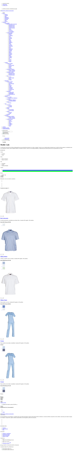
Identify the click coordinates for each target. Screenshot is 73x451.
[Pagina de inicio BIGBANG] (7, 413)
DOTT (10, 34)
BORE (10, 61)
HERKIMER (11, 93)
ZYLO (10, 60)
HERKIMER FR (12, 94)
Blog (3, 429)
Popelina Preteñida (5, 165)
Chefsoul (6, 15)
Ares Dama (11, 30)
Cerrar (2, 406)
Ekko (6, 16)
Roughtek (6, 19)
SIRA (10, 43)
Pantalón (8, 114)
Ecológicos (6, 115)
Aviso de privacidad (6, 435)
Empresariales (7, 23)
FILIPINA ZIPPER (12, 100)
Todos (4, 412)
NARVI (10, 68)
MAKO (10, 54)
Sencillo (10, 112)
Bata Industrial (11, 83)
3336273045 (5, 4)
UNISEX (3, 153)
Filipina (8, 107)
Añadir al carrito (3, 402)
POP (10, 36)
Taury (10, 28)
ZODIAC (10, 53)
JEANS (10, 37)
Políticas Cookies (5, 436)
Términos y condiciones (7, 433)
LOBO (10, 86)
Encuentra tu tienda (6, 127)
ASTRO (10, 50)
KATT (10, 64)
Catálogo (4, 126)
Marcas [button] (4, 13)
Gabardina (3, 163)
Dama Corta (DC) (5, 159)
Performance (7, 18)
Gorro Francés (11, 110)
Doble (10, 113)
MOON (10, 52)
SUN (10, 47)
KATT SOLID (11, 65)
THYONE (11, 46)
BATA (8, 101)
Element (6, 21)
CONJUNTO (9, 97)
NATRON (11, 87)
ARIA (10, 40)
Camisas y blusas (10, 32)
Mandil (8, 111)
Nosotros (4, 427)
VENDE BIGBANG (6, 128)
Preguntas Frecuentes (6, 434)
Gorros (8, 108)
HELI (10, 51)
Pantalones (8, 91)
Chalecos (8, 95)
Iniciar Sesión (7, 138)
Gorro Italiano (11, 109)
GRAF (10, 41)
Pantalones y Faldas (10, 72)
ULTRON (11, 88)
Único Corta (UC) (5, 158)
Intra (10, 84)
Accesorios (9, 104)
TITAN (10, 29)
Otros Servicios (5, 428)
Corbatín (10, 105)
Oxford (3, 164)
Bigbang (6, 14)
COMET (10, 56)
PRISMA (10, 33)
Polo (7, 75)
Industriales (7, 80)
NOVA (10, 90)
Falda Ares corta (11, 26)
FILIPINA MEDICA (12, 99)
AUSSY (10, 82)
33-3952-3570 (5, 5)
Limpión (10, 106)
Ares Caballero (11, 31)
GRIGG (10, 57)
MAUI (10, 48)
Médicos (6, 96)
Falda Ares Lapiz (12, 27)
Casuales (6, 62)
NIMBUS (10, 42)
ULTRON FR (11, 89)
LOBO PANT (11, 92)
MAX (10, 67)
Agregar (2, 216)
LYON (10, 59)
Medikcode (6, 17)
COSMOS (11, 35)
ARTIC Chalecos (12, 71)
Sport (6, 20)
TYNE (10, 44)
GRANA (10, 45)
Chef (5, 103)
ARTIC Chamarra (12, 70)
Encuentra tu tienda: (6, 443)
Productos (4, 22)
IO (9, 58)
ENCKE (10, 38)
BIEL (10, 55)
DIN (10, 39)
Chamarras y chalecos (10, 69)
